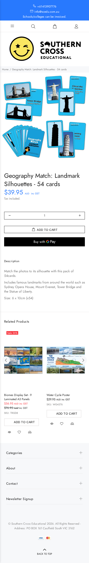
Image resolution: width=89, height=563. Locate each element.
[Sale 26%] (23, 360)
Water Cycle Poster (58, 395)
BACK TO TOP (44, 554)
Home (5, 69)
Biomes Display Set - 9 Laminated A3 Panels (18, 397)
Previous (6, 360)
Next (83, 360)
